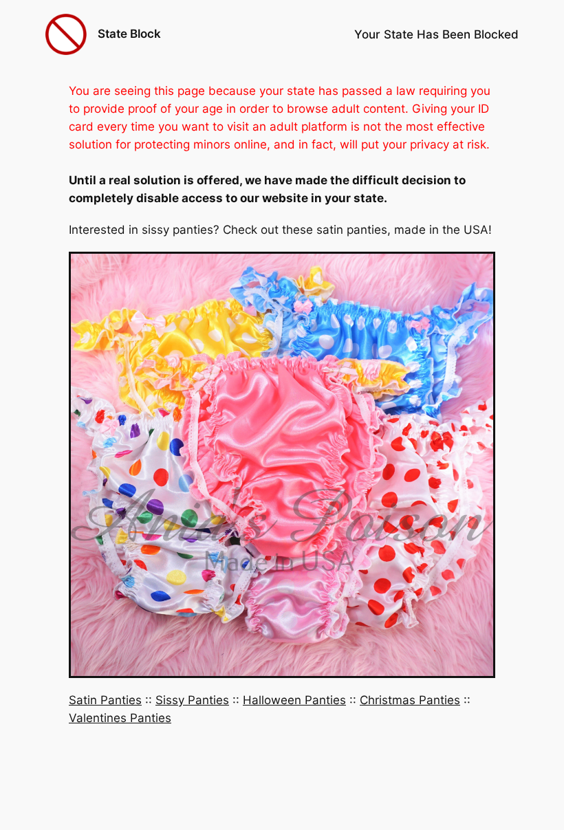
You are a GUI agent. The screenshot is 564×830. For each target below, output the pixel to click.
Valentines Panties (120, 718)
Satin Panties (105, 700)
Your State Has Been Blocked (436, 34)
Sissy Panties (192, 700)
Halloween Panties (294, 700)
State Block (129, 34)
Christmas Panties (410, 700)
